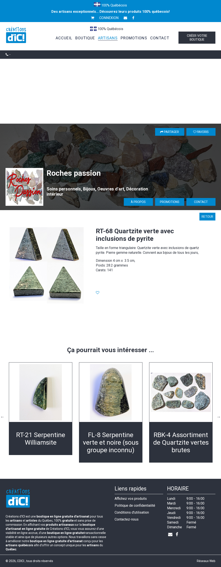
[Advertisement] (110, 91)
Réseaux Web (206, 561)
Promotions (169, 202)
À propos (138, 202)
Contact (201, 202)
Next (218, 416)
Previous (2, 416)
